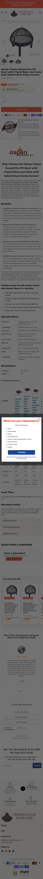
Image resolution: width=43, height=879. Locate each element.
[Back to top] (22, 788)
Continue (21, 452)
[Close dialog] (39, 419)
